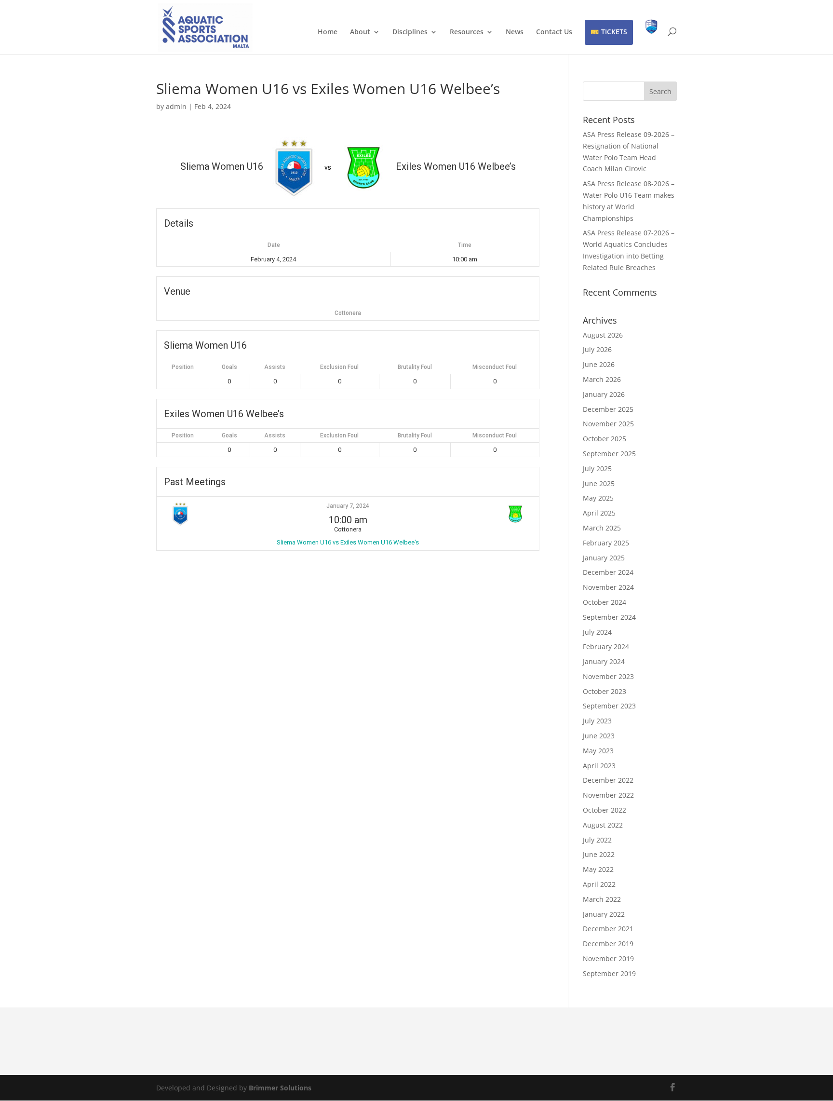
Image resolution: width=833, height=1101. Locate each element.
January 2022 (604, 914)
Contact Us (554, 32)
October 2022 (604, 810)
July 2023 (597, 720)
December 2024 (608, 572)
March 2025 (602, 527)
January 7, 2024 (347, 506)
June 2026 (599, 364)
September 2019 (609, 973)
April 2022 (599, 884)
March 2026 (602, 379)
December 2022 (608, 780)
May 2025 (598, 498)
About (360, 32)
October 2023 (604, 691)
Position (183, 367)
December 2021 (608, 928)
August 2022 (603, 824)
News (515, 32)
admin (176, 106)
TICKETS (614, 31)
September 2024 (609, 617)
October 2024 (604, 602)
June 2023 (599, 735)
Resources (467, 32)
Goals (229, 367)
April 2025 (599, 512)
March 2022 (602, 899)
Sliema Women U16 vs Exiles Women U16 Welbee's (348, 542)
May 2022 (598, 869)
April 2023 (599, 765)
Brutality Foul (415, 367)
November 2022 (608, 795)
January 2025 (604, 557)
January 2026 (604, 394)
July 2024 (597, 632)
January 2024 (604, 661)
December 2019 (608, 943)
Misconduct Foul (494, 367)
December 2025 (608, 409)
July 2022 (597, 839)
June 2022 (599, 854)
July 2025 (597, 468)
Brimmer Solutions (280, 1087)
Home (327, 32)
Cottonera (348, 313)
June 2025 (599, 483)
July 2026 (597, 349)
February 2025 (606, 542)
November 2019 (608, 958)
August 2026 (603, 335)
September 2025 (609, 453)
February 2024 (606, 646)
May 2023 (598, 750)
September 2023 (609, 705)
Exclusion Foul (339, 367)
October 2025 (604, 438)
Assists (274, 367)
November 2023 (608, 676)
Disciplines (410, 32)
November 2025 (608, 423)
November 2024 (608, 587)
